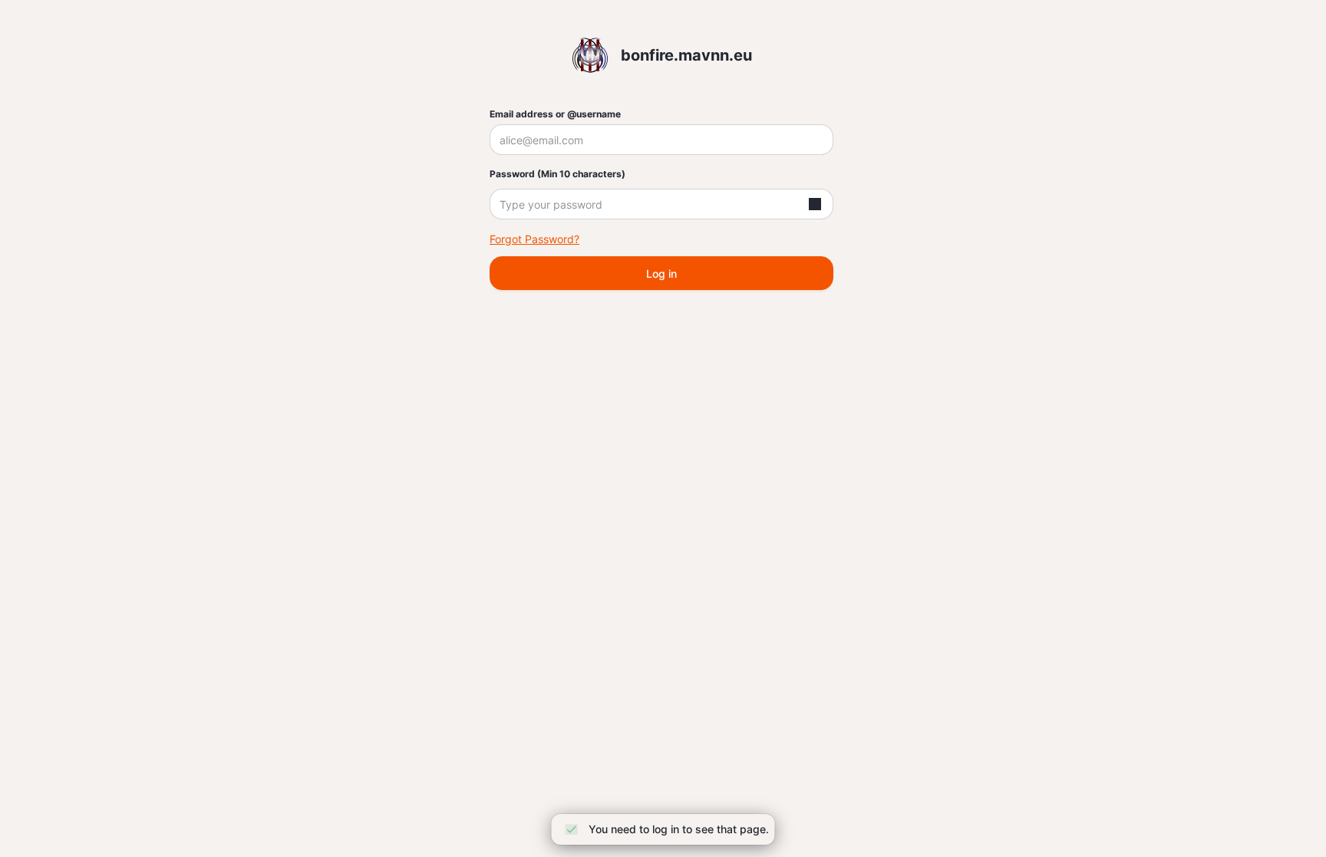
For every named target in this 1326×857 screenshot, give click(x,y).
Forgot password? (534, 239)
